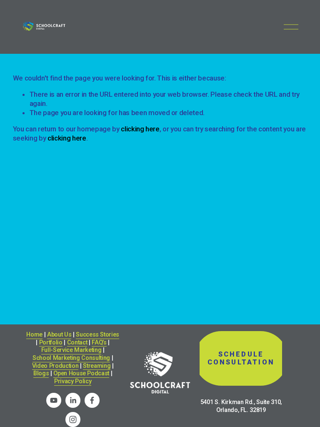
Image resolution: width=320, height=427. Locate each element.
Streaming (96, 365)
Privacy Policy (72, 381)
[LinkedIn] (72, 400)
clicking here (140, 129)
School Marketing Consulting (71, 358)
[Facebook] (92, 400)
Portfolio (50, 342)
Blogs (41, 373)
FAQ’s (99, 342)
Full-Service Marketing (71, 350)
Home (34, 334)
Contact (77, 342)
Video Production (55, 365)
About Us (59, 334)
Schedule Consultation (241, 358)
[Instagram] (72, 419)
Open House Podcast (81, 373)
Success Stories (97, 334)
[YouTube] (53, 400)
